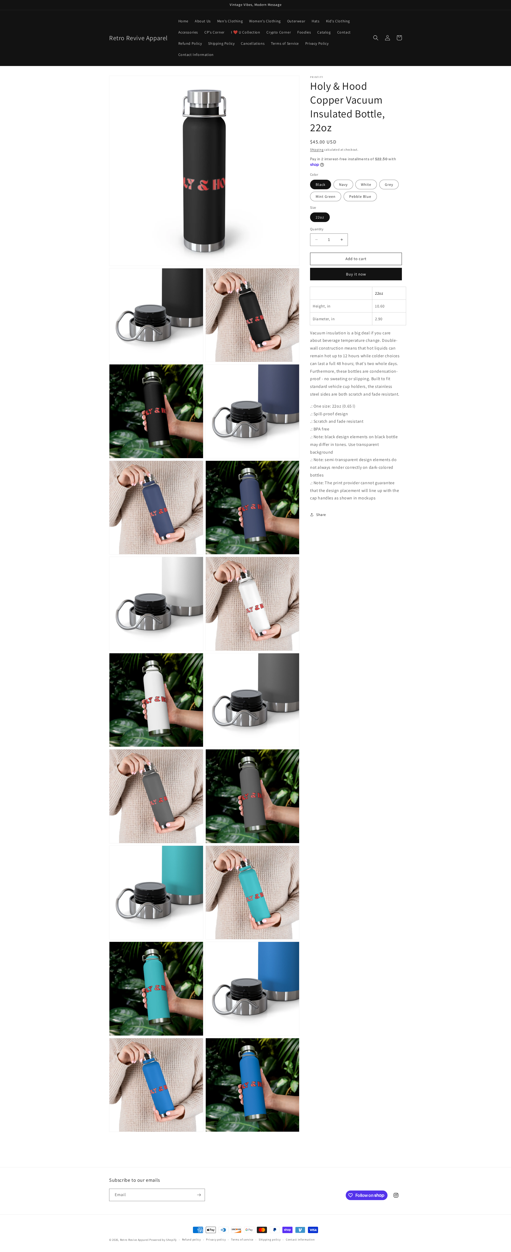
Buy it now (356, 273)
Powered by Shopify (163, 1240)
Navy (343, 184)
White (366, 184)
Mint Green (326, 196)
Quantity (316, 229)
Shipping (317, 149)
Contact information (300, 1239)
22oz (320, 217)
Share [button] (321, 514)
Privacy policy (216, 1239)
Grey (389, 184)
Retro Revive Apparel (134, 1240)
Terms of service (242, 1239)
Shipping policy (270, 1239)
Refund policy (191, 1239)
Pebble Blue (360, 196)
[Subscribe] (199, 1195)
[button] (376, 38)
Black (320, 184)
